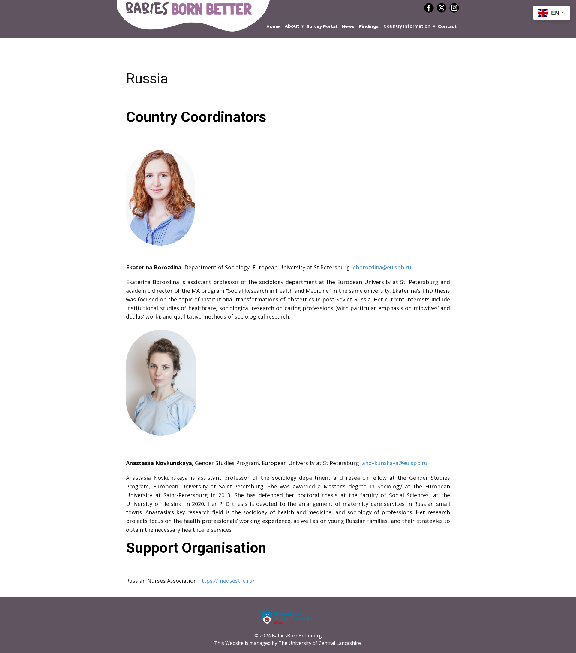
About (292, 26)
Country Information (406, 26)
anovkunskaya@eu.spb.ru (395, 463)
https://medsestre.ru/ (226, 580)
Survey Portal (321, 26)
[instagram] (454, 8)
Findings (369, 26)
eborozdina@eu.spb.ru (382, 267)
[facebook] (429, 8)
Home (273, 26)
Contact (447, 26)
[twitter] (441, 8)
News (348, 26)
